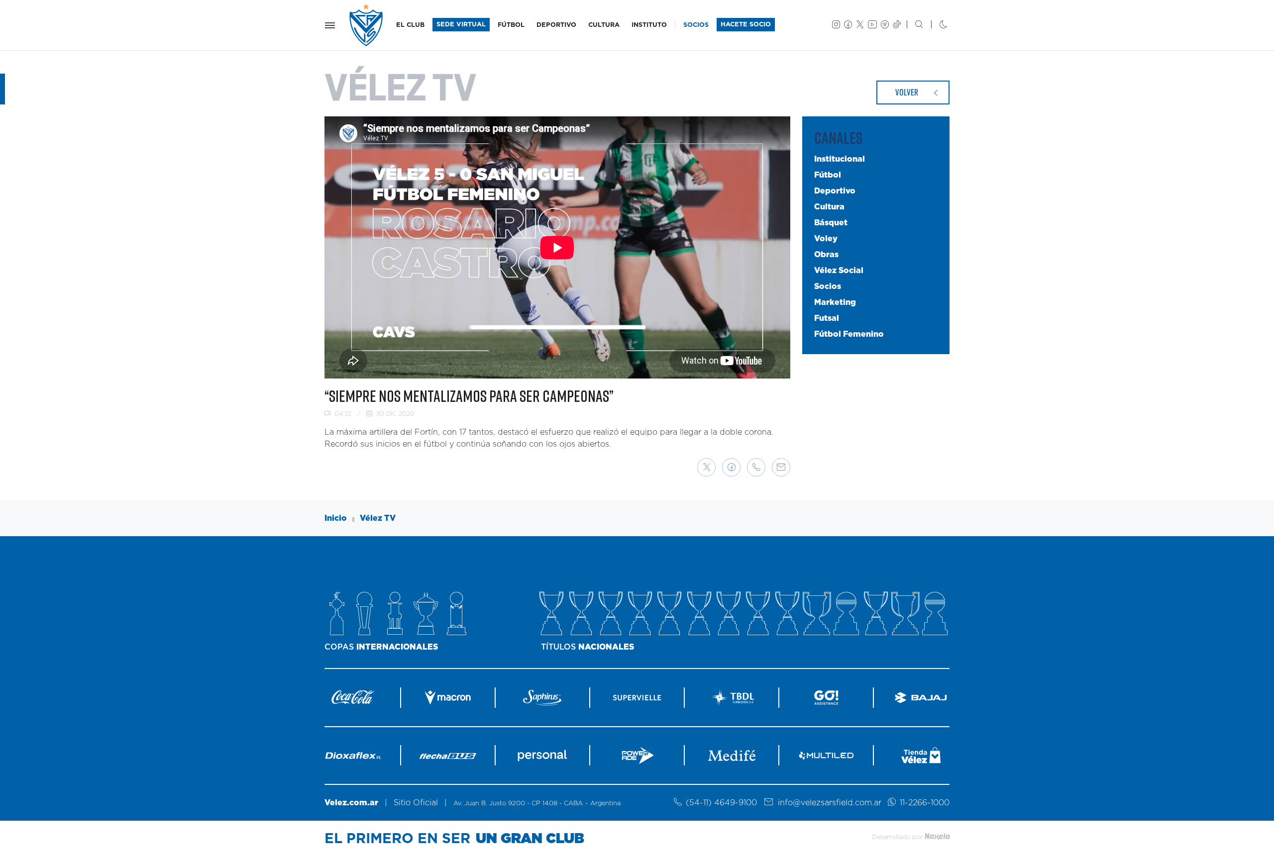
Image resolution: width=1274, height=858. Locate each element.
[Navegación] (329, 25)
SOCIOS (696, 25)
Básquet (831, 223)
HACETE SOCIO (746, 24)
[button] (706, 467)
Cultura (829, 207)
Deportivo (834, 191)
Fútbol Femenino (849, 334)
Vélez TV (378, 518)
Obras (826, 255)
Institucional (839, 159)
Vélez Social (838, 271)
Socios (827, 286)
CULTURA (604, 25)
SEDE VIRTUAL (461, 24)
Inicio (335, 518)
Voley (826, 239)
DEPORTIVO (556, 25)
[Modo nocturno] (935, 25)
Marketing (835, 302)
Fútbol (827, 175)
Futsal (826, 318)
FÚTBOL (511, 25)
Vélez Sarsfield (366, 25)
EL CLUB (410, 25)
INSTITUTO (649, 25)
